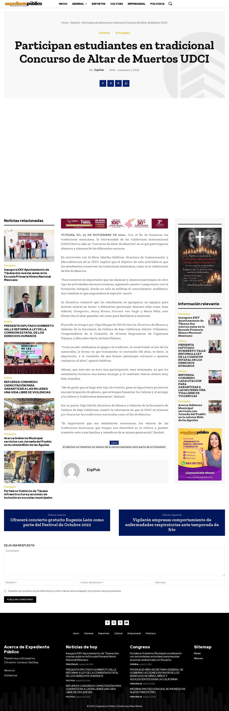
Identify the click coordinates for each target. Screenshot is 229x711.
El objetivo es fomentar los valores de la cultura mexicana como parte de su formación (114, 447)
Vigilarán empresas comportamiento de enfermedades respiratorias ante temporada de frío (172, 524)
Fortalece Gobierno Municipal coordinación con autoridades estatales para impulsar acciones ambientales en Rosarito (156, 656)
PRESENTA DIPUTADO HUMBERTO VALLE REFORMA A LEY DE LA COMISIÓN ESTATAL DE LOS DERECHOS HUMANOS (29, 331)
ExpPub (99, 70)
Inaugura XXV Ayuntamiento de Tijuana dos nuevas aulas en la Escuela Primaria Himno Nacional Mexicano (27, 275)
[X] (110, 83)
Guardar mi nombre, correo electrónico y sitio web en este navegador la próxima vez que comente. (64, 590)
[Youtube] (126, 622)
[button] (170, 4)
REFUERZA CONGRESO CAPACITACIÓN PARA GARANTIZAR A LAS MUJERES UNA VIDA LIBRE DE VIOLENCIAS (27, 387)
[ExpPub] (74, 471)
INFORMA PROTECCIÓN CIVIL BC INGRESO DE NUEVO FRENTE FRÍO (157, 690)
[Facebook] (103, 83)
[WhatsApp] (126, 83)
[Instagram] (113, 622)
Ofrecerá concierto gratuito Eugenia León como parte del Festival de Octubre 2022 (57, 522)
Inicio (65, 22)
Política (8, 322)
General (75, 22)
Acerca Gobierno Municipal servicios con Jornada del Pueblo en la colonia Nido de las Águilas (28, 441)
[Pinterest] (118, 83)
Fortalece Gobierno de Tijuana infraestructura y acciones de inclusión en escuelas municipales (28, 494)
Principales (123, 33)
